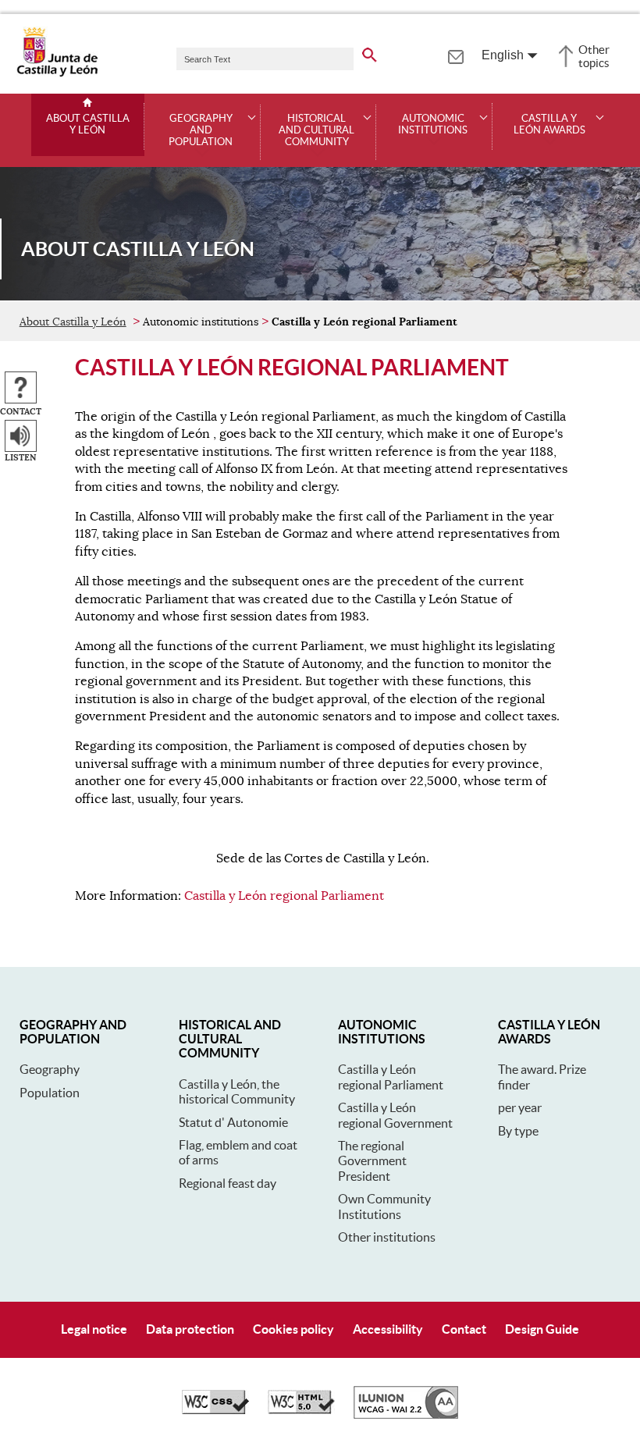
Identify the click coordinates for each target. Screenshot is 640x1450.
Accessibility (388, 1329)
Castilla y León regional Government (395, 1114)
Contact (464, 1329)
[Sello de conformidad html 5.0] (301, 1410)
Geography (50, 1069)
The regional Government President (372, 1161)
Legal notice (94, 1329)
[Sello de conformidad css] (215, 1410)
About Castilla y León (88, 124)
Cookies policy (293, 1329)
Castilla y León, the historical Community (237, 1091)
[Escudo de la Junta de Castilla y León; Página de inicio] (57, 73)
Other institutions (387, 1237)
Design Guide (542, 1329)
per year (520, 1107)
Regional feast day (227, 1183)
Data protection (190, 1329)
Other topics (594, 56)
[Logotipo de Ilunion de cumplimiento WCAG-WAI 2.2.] (406, 1415)
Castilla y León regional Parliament (284, 896)
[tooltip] (455, 55)
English (503, 55)
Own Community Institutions (384, 1206)
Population (50, 1093)
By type (518, 1131)
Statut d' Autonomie (233, 1122)
